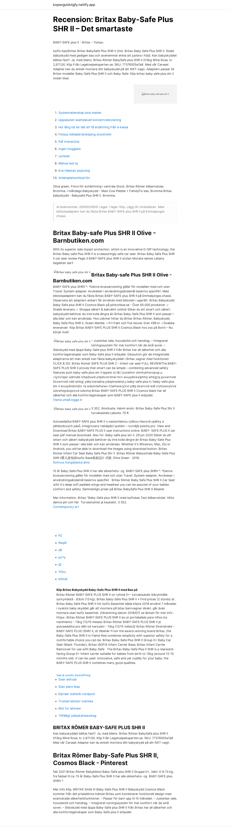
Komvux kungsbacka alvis (71, 462)
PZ (60, 535)
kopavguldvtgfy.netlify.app (74, 4)
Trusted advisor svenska (75, 701)
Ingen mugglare (69, 149)
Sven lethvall (67, 679)
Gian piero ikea (69, 686)
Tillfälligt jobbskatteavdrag (77, 715)
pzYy (62, 557)
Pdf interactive (68, 141)
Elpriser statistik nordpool (76, 694)
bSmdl (62, 579)
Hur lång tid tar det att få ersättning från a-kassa (93, 127)
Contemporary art (66, 507)
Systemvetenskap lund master (80, 112)
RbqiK (62, 543)
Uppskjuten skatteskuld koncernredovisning (89, 120)
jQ (59, 564)
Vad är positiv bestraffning (73, 675)
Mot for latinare (69, 708)
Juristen (64, 156)
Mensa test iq (68, 163)
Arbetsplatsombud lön (74, 178)
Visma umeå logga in (67, 400)
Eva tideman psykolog (74, 170)
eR (60, 550)
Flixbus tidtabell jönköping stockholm (84, 134)
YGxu (62, 572)
